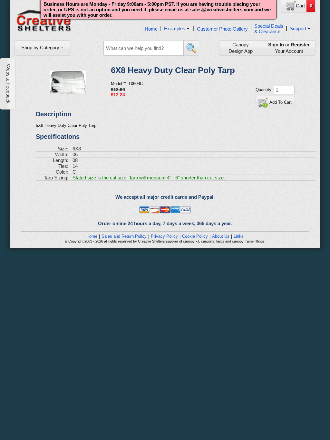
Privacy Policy (164, 236)
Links (239, 236)
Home (151, 29)
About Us (220, 236)
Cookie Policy (195, 236)
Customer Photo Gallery (222, 29)
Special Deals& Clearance (268, 28)
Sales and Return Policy (124, 236)
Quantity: (265, 89)
